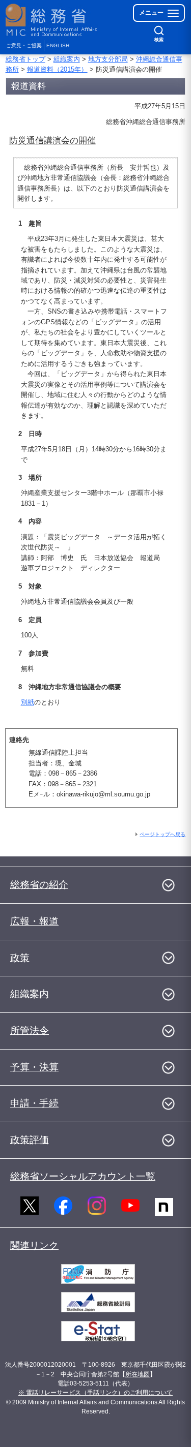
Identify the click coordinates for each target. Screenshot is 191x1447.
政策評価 (29, 1139)
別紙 (27, 702)
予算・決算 (34, 1067)
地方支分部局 (108, 59)
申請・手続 (34, 1103)
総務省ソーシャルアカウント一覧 (82, 1176)
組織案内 (66, 59)
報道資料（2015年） (57, 69)
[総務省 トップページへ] (52, 20)
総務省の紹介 (39, 884)
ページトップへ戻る (162, 834)
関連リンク (34, 1245)
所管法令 (29, 1030)
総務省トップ (25, 59)
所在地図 (137, 1374)
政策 (20, 957)
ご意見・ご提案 (24, 45)
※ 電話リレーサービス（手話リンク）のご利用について (95, 1393)
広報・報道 (34, 921)
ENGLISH (57, 45)
